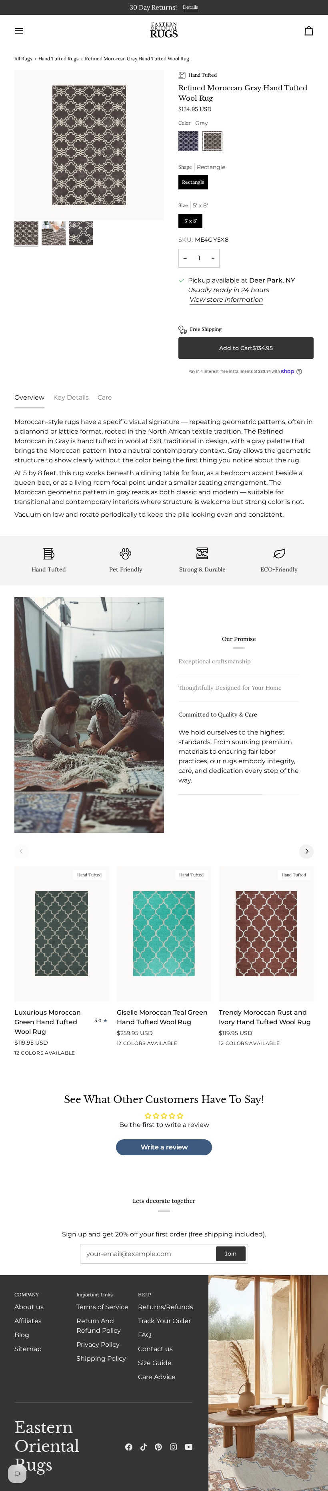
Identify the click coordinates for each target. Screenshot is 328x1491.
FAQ (144, 1335)
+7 (90, 1053)
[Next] (306, 850)
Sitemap (28, 1349)
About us (29, 1307)
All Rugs (23, 58)
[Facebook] (128, 1447)
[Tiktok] (143, 1447)
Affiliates (28, 1321)
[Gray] (212, 142)
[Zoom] (89, 144)
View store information (226, 299)
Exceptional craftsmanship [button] (214, 660)
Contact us (155, 1349)
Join (231, 1253)
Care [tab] (105, 396)
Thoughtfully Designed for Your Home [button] (230, 687)
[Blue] (190, 142)
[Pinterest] (158, 1447)
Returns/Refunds (165, 1307)
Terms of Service (102, 1307)
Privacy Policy (98, 1344)
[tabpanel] (164, 467)
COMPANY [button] (26, 1295)
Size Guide (155, 1363)
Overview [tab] (29, 396)
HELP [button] (144, 1295)
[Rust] (281, 1044)
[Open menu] (26, 30)
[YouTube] (188, 1447)
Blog (21, 1335)
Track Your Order (164, 1321)
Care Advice (157, 1377)
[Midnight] (77, 1053)
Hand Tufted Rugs (58, 58)
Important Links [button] (94, 1295)
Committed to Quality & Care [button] (217, 713)
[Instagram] (173, 1447)
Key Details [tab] (71, 396)
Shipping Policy (101, 1358)
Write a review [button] (164, 1146)
